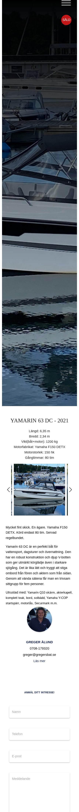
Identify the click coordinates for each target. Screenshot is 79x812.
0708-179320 (39, 648)
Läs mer (39, 661)
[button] (8, 489)
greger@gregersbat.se (39, 655)
